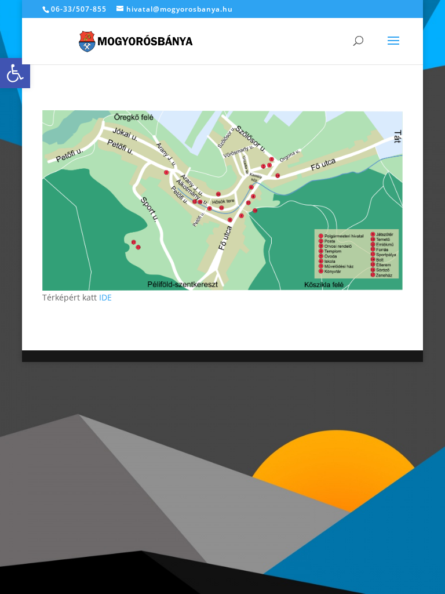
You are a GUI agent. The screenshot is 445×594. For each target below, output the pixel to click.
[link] (15, 73)
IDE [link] (105, 297)
